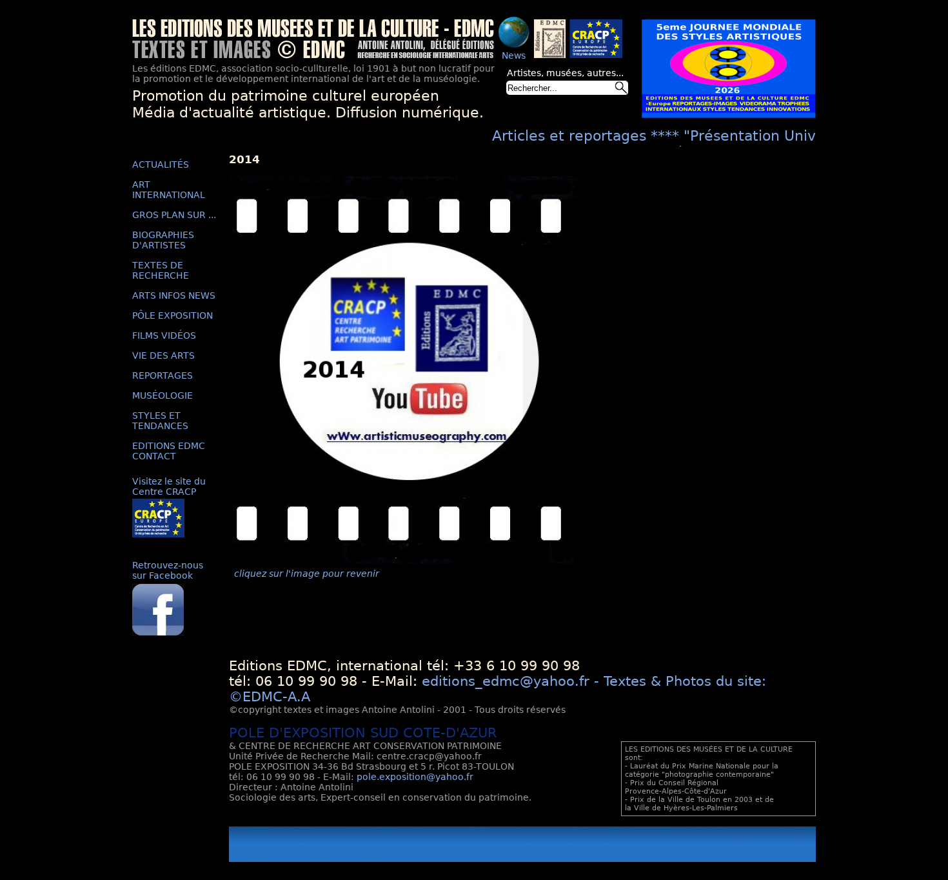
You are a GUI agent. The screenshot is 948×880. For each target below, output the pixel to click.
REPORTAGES (162, 375)
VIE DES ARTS (163, 355)
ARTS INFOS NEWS (173, 295)
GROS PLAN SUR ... (174, 215)
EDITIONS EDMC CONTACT (168, 451)
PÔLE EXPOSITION (172, 315)
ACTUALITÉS (160, 164)
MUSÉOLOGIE (162, 395)
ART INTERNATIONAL (168, 189)
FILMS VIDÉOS (164, 335)
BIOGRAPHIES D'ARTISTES (163, 240)
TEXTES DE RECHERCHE (160, 270)
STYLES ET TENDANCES (160, 420)
